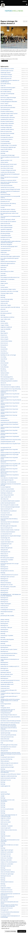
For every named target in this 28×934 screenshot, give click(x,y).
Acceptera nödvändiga (10, 931)
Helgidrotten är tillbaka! (6, 818)
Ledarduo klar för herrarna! (7, 908)
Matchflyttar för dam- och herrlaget (8, 355)
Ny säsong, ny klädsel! (5, 914)
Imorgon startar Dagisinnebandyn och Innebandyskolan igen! (9, 815)
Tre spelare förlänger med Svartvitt (8, 170)
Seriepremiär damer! (5, 686)
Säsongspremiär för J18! (6, 447)
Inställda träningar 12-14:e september (9, 145)
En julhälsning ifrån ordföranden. (8, 117)
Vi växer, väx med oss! (5, 539)
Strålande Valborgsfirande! (6, 547)
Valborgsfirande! (4, 549)
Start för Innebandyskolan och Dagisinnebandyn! (7, 897)
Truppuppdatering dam (6, 235)
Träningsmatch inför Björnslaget (8, 155)
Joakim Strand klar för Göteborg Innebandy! (10, 722)
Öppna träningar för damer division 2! (9, 22)
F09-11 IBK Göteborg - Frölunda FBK (8, 586)
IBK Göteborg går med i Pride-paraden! (9, 744)
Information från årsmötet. (6, 514)
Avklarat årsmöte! (4, 718)
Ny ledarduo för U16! (5, 201)
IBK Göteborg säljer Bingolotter (7, 639)
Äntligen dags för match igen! (7, 850)
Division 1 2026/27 (4, 103)
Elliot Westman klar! (5, 516)
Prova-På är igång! (5, 670)
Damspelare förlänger (5, 135)
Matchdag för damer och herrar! (8, 576)
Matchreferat (3, 267)
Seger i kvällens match (5, 319)
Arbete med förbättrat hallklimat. (8, 872)
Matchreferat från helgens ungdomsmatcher (10, 256)
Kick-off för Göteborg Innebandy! (8, 491)
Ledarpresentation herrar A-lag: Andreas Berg (11, 388)
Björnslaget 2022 (4, 900)
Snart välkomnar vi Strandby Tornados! (9, 478)
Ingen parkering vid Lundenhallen (8, 107)
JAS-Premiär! (3, 885)
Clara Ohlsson (4, 351)
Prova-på (3, 285)
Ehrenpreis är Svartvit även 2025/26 (8, 180)
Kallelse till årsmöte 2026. (6, 78)
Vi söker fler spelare (5, 254)
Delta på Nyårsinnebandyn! (7, 611)
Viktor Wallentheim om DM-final (7, 317)
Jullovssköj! (3, 309)
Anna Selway (3, 357)
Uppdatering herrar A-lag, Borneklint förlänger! (11, 535)
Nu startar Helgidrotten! (6, 487)
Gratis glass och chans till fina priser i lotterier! (11, 774)
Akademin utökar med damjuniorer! (8, 261)
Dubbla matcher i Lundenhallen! (7, 279)
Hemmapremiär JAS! (5, 420)
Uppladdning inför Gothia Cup (7, 119)
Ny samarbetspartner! (5, 109)
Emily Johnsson (4, 335)
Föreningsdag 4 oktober (6, 143)
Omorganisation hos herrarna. (7, 570)
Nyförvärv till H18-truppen (6, 199)
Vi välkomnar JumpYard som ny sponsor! (9, 574)
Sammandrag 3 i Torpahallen (7, 635)
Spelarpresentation (5, 373)
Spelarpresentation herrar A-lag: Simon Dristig (11, 439)
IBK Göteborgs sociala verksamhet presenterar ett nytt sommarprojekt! (8, 725)
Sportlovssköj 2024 (5, 588)
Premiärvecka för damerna (6, 139)
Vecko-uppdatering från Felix (7, 682)
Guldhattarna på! (4, 265)
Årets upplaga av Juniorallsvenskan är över (10, 277)
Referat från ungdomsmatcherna (8, 263)
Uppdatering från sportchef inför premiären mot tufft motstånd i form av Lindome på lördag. (10, 701)
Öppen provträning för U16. (6, 509)
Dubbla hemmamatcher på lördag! (8, 778)
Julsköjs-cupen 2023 (5, 621)
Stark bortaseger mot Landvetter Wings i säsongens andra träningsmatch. (9, 905)
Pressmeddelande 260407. (6, 89)
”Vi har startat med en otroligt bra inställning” (10, 386)
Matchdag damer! (4, 555)
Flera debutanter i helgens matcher (8, 289)
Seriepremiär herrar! (5, 688)
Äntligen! (2, 705)
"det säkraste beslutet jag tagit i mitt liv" (9, 246)
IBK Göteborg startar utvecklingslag (8, 211)
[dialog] (14, 926)
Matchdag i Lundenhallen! (6, 860)
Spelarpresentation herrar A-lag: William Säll (10, 452)
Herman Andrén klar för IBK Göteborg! (9, 730)
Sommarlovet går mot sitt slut (7, 70)
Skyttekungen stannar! (5, 72)
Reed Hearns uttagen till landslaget (8, 97)
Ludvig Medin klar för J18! (6, 543)
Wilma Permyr (4, 371)
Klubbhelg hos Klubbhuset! (6, 493)
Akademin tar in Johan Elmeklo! (7, 489)
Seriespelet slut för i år (5, 248)
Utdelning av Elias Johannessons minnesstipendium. (8, 771)
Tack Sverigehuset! (5, 545)
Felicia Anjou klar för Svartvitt (7, 166)
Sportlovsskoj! (4, 792)
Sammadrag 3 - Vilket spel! (6, 627)
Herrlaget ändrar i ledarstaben (7, 123)
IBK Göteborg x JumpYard (6, 313)
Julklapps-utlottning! (5, 619)
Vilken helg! (3, 269)
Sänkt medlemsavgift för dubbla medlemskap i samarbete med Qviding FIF (11, 242)
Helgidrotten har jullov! (5, 836)
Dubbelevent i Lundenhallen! (7, 852)
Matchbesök (3, 281)
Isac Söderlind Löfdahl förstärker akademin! (10, 501)
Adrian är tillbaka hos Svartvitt (7, 68)
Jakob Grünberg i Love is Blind (7, 271)
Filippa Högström (4, 333)
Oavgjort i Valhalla (4, 325)
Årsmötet (3, 207)
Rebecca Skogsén (4, 339)
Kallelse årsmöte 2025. (5, 223)
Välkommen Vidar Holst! (6, 384)
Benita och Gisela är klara (6, 131)
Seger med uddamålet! (5, 329)
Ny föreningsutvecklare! (6, 703)
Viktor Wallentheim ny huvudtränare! (9, 510)
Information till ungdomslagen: (7, 874)
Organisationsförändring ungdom (8, 87)
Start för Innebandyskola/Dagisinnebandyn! (10, 507)
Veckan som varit (4, 311)
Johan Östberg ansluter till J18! (7, 495)
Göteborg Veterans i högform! (7, 378)
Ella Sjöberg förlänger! (5, 233)
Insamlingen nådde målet (6, 127)
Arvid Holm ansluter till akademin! (8, 531)
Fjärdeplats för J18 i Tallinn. (6, 237)
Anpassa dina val (5, 928)
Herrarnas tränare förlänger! (7, 740)
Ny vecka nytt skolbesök (6, 645)
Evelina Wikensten (5, 367)
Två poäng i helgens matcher (7, 293)
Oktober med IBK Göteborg (6, 125)
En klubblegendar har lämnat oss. (8, 609)
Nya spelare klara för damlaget (7, 133)
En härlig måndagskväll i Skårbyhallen (9, 101)
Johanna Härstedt (4, 363)
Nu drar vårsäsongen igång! (7, 299)
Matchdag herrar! (4, 566)
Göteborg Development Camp (7, 736)
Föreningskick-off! (4, 910)
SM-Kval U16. (3, 382)
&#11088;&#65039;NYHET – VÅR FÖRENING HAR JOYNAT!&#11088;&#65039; (11, 595)
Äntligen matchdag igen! (6, 603)
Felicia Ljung (3, 347)
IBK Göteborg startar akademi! (7, 557)
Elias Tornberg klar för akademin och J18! (9, 505)
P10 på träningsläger (5, 141)
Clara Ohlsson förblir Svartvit (7, 168)
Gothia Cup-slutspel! (5, 820)
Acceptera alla (21, 931)
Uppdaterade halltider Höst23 (7, 684)
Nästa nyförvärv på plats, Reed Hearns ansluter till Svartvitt (9, 183)
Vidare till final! (4, 359)
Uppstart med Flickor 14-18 (6, 160)
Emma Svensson (4, 343)
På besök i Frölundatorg (6, 582)
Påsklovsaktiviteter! (5, 761)
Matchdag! (3, 153)
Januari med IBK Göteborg (6, 105)
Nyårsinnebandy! (4, 824)
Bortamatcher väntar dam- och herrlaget (9, 291)
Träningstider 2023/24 (5, 707)
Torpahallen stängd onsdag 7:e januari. (9, 113)
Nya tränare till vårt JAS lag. (6, 759)
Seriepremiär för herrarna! (6, 889)
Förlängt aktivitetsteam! (6, 712)
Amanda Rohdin (4, 349)
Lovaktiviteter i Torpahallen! (7, 826)
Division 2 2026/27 (4, 95)
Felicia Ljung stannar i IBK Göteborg (8, 203)
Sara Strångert (4, 365)
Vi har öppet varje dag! (5, 856)
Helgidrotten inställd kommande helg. (9, 776)
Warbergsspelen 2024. (5, 551)
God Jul (2, 613)
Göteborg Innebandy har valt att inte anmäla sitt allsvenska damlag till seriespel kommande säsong (11, 754)
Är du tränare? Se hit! (5, 512)
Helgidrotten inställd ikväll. (6, 327)
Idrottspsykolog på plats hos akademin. (9, 380)
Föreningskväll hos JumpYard (7, 137)
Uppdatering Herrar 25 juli (6, 76)
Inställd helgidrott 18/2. (5, 786)
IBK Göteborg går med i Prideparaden (9, 525)
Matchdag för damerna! (6, 672)
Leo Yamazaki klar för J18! (6, 533)
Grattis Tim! (3, 85)
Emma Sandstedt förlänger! (6, 227)
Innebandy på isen (5, 605)
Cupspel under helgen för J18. (7, 541)
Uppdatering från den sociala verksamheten (10, 716)
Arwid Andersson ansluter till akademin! (9, 422)
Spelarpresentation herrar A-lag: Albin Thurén (10, 443)
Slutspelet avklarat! (5, 301)
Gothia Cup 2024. (4, 607)
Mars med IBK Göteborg (6, 91)
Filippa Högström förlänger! (6, 225)
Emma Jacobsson (4, 345)
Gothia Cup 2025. (4, 303)
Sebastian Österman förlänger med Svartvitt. (10, 189)
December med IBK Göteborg (7, 111)
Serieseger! (3, 273)
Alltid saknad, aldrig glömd (6, 244)
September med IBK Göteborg (7, 129)
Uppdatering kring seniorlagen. (7, 767)
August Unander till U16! (6, 497)
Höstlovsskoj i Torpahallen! (6, 858)
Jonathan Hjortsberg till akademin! (8, 503)
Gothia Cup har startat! (5, 822)
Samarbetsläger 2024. (5, 537)
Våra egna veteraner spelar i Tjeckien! (9, 649)
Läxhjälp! (2, 796)
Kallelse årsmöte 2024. (5, 524)
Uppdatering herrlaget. (5, 732)
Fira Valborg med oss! (5, 239)
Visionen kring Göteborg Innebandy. (8, 734)
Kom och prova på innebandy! (7, 809)
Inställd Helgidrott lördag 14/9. (7, 480)
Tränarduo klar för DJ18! (6, 205)
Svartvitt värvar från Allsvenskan (8, 172)
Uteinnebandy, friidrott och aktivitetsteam (10, 522)
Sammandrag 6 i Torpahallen (7, 559)
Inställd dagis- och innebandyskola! (8, 482)
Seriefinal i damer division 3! (7, 765)
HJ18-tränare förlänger (5, 194)
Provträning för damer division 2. (8, 757)
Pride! (2, 742)
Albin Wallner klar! (4, 499)
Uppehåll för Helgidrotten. (6, 229)
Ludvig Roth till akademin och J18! (8, 441)
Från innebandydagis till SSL (7, 377)
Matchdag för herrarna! (6, 676)
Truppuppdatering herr (6, 250)
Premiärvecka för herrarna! (6, 891)
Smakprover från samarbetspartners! (9, 862)
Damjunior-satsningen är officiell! (8, 219)
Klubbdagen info (4, 561)
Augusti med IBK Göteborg (6, 149)
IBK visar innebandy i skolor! (7, 674)
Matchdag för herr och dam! (7, 584)
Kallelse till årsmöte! (5, 738)
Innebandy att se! (4, 353)
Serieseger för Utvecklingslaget (7, 93)
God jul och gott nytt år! (6, 828)
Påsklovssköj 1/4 (4, 553)
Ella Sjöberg (3, 369)
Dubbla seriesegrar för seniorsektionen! (9, 763)
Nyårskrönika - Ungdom (6, 305)
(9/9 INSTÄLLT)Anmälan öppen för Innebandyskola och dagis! (8, 710)
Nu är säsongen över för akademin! (8, 221)
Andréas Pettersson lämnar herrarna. (9, 830)
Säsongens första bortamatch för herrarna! (10, 680)
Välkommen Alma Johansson (7, 231)
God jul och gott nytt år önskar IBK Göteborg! (10, 307)
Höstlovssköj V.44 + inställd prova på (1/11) (10, 666)
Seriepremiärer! (4, 418)
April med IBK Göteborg (6, 83)
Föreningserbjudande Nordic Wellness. (9, 653)
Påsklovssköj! (4, 252)
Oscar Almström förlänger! (6, 74)
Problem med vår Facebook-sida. (8, 655)
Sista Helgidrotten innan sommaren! (8, 746)
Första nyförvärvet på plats (6, 185)
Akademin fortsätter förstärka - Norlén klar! (10, 529)
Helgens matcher (4, 283)
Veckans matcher (4, 162)
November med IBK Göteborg (7, 121)
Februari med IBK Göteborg (6, 99)
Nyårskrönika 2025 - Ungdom (7, 115)
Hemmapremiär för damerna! (7, 881)
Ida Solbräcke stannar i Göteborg (8, 209)
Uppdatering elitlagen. (5, 794)
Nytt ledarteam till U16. (5, 748)
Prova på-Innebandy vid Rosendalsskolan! (10, 912)
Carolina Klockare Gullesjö (6, 341)
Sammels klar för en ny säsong (7, 187)
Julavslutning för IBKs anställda (7, 615)
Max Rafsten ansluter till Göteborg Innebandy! (11, 720)
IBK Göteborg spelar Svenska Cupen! (9, 164)
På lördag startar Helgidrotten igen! (8, 147)
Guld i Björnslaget (4, 151)
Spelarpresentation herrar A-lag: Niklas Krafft (10, 463)
